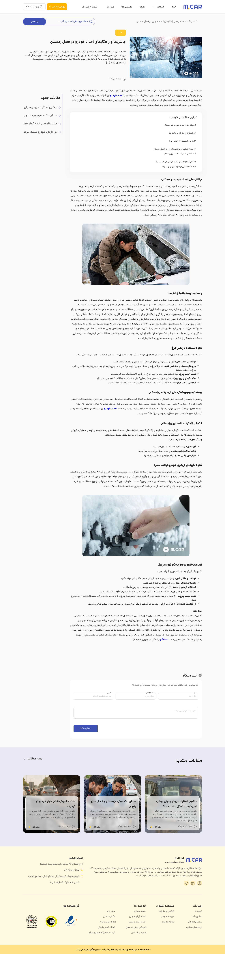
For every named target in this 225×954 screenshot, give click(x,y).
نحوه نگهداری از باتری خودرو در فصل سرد (174, 162)
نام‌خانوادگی (149, 693)
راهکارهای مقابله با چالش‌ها (181, 133)
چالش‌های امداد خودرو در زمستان (179, 125)
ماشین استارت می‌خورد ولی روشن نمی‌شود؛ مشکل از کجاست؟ (37, 107)
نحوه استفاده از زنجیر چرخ (181, 141)
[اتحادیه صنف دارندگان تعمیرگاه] (51, 921)
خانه (174, 7)
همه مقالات (35, 759)
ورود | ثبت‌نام (32, 7)
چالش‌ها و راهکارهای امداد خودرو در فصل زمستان (88, 42)
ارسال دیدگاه (85, 728)
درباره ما (110, 7)
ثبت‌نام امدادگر (89, 7)
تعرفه (142, 7)
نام (195, 693)
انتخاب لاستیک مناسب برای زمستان (178, 154)
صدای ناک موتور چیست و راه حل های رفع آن (37, 116)
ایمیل (109, 693)
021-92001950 (58, 7)
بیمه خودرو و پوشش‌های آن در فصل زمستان (173, 149)
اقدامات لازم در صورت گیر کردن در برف (177, 166)
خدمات (160, 7)
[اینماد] (71, 927)
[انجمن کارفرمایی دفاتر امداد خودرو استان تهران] (31, 921)
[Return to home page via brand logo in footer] (194, 860)
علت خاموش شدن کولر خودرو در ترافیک (37, 124)
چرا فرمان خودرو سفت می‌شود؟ (38, 132)
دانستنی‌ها (126, 7)
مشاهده (157, 827)
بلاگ (190, 21)
